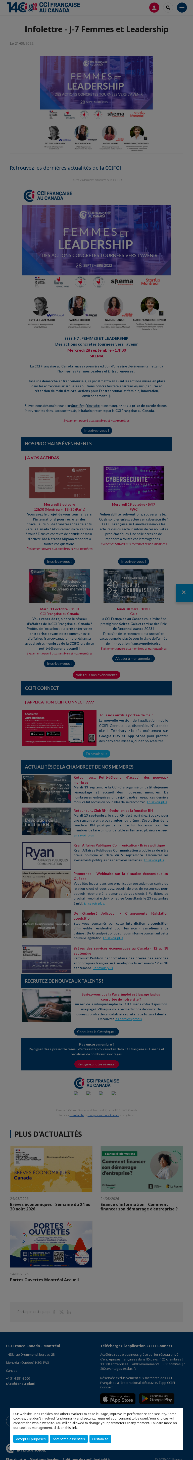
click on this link (65, 1427)
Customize (100, 1439)
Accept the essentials (69, 1439)
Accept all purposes (31, 1439)
